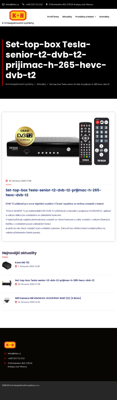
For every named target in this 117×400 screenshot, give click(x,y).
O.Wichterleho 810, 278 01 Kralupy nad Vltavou (71, 4)
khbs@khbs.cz (12, 4)
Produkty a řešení (84, 16)
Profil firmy (53, 16)
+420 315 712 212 (34, 4)
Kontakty (104, 16)
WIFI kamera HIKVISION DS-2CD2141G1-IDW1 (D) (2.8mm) (48, 298)
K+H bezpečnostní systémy (19, 84)
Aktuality (67, 16)
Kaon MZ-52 (22, 262)
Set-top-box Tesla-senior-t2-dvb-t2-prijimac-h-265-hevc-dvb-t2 (54, 280)
